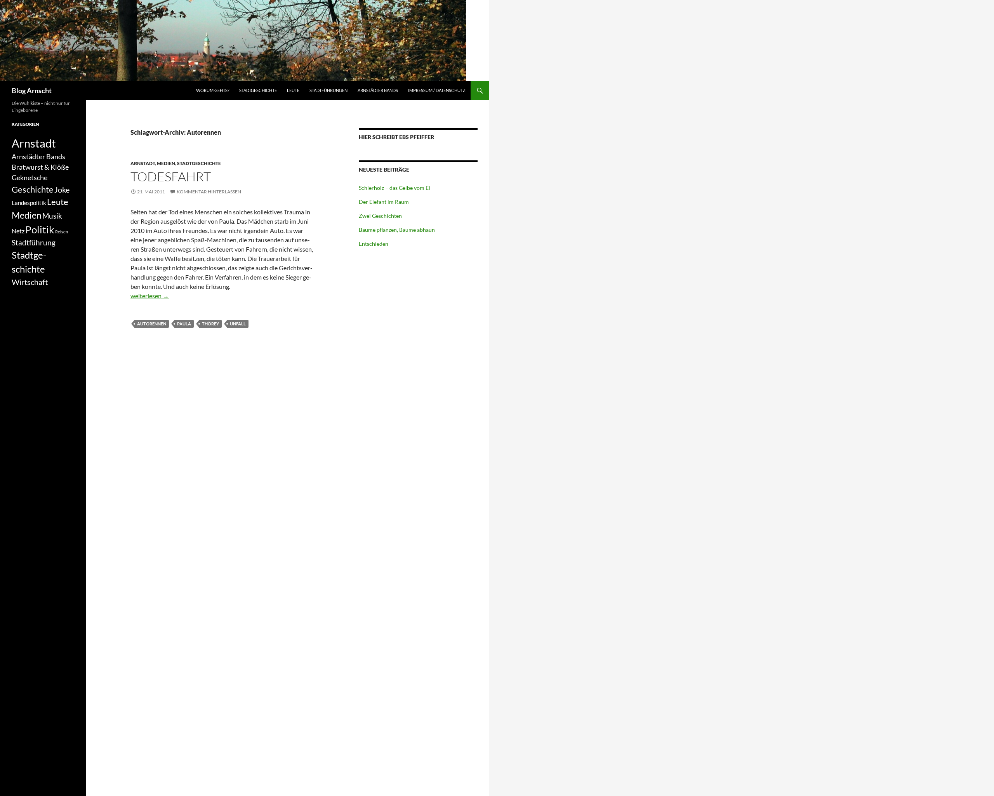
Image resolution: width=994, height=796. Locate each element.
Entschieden (373, 243)
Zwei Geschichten (380, 215)
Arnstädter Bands (378, 90)
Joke (62, 189)
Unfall (238, 323)
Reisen (61, 231)
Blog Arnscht (32, 90)
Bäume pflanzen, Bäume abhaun (397, 229)
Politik (39, 229)
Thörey (210, 323)
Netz (18, 231)
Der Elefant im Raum (384, 201)
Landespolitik (29, 202)
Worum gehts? (212, 90)
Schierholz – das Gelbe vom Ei (394, 187)
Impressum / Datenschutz (437, 90)
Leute (293, 90)
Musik (52, 215)
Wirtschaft (30, 282)
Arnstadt (142, 163)
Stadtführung (34, 242)
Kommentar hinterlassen (209, 192)
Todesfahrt (170, 176)
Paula (184, 323)
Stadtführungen (328, 90)
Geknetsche (29, 177)
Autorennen (151, 323)
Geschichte (33, 189)
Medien (166, 163)
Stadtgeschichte (258, 90)
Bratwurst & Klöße (40, 167)
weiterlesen (149, 295)
